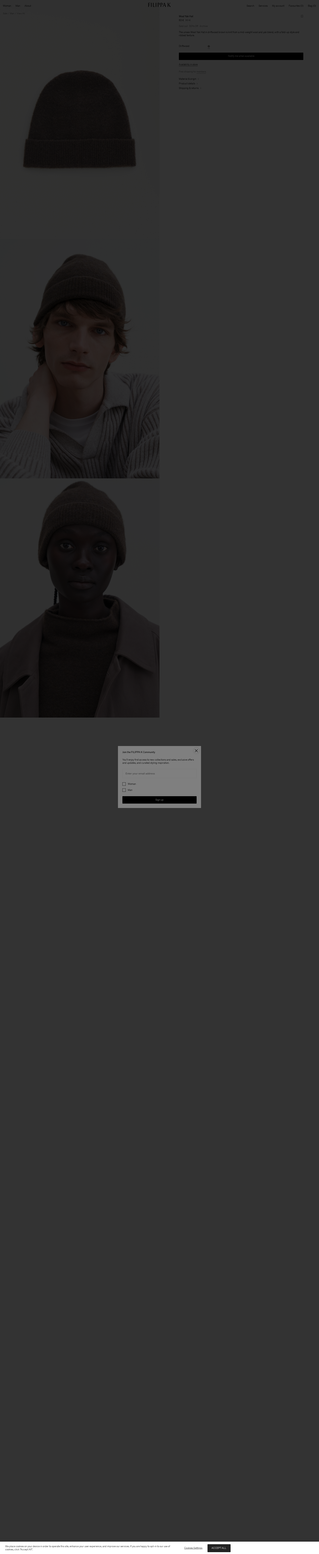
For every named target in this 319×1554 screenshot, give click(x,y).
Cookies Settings (193, 1548)
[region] (159, 1548)
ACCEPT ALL (219, 1548)
